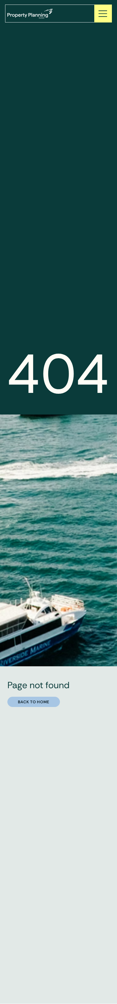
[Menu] (103, 13)
